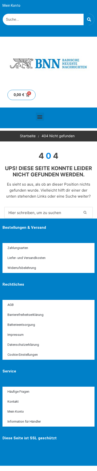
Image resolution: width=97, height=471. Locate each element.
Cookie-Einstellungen (22, 354)
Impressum (15, 335)
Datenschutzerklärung (23, 345)
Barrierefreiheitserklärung (25, 315)
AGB (10, 305)
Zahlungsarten (17, 248)
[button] (40, 117)
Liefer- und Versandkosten (26, 258)
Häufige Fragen (18, 391)
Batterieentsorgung (21, 325)
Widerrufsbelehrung (21, 268)
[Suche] (89, 19)
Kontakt (13, 401)
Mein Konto (11, 5)
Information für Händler (24, 421)
